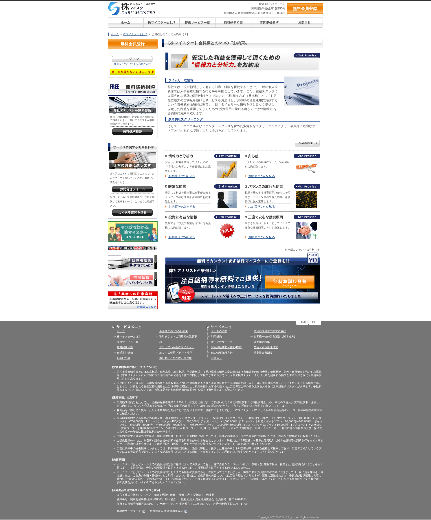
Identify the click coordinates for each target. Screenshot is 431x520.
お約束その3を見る (181, 206)
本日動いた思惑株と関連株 (175, 358)
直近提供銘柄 (125, 352)
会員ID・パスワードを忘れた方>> (132, 63)
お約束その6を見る (261, 237)
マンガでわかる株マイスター (176, 347)
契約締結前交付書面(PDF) (226, 347)
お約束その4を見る (261, 206)
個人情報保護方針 (222, 352)
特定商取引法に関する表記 (270, 331)
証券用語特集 (262, 342)
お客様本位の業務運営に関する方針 (275, 336)
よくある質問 (219, 331)
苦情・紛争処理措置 (266, 347)
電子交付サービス (222, 342)
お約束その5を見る (181, 237)
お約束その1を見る (181, 176)
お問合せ (216, 358)
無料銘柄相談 (125, 347)
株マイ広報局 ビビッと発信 (175, 352)
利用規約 (216, 336)
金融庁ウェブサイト (129, 511)
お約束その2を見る (261, 176)
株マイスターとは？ (135, 34)
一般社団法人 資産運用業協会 (165, 511)
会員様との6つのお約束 (173, 331)
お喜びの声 (123, 358)
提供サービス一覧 (127, 342)
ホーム (115, 34)
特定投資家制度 (263, 352)
